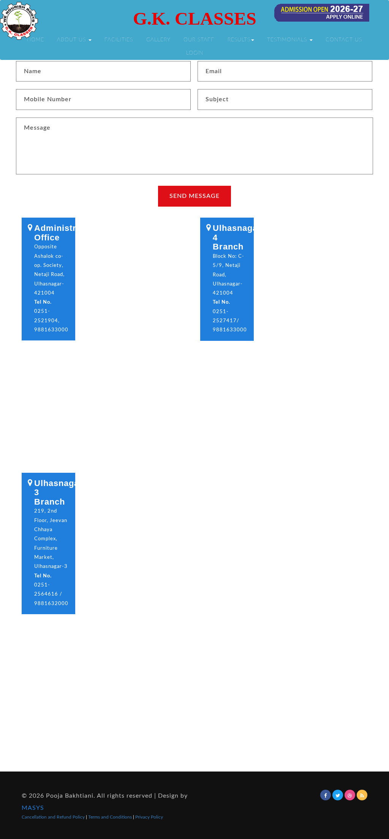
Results (239, 39)
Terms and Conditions (110, 817)
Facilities (118, 39)
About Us (72, 39)
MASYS (33, 808)
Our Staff (198, 39)
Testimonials (288, 39)
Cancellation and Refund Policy (54, 817)
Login (194, 53)
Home (35, 39)
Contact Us (344, 39)
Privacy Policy (149, 817)
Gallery (158, 39)
